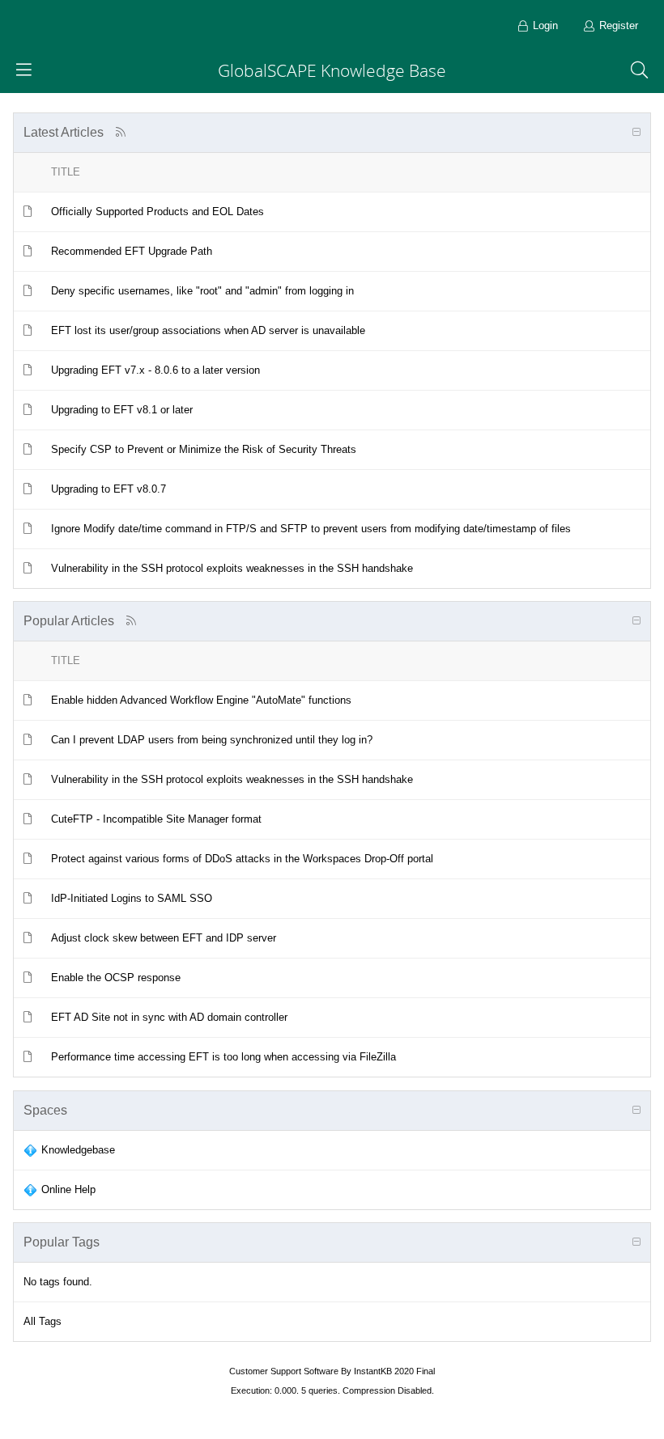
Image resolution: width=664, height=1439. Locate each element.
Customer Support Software (283, 1371)
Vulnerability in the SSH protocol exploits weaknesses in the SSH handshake (232, 568)
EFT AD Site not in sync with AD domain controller (169, 1017)
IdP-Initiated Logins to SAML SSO (131, 898)
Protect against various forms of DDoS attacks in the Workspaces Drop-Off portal (242, 859)
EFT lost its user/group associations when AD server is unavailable (208, 330)
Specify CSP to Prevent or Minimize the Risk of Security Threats (203, 449)
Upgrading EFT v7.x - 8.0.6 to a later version (155, 370)
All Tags (42, 1321)
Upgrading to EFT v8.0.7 (108, 489)
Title (65, 172)
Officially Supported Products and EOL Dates (157, 211)
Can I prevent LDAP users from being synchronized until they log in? (211, 740)
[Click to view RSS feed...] (120, 132)
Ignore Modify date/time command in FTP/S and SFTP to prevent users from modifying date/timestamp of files (311, 529)
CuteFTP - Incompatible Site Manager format (156, 819)
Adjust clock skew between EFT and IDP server (163, 938)
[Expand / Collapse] (636, 132)
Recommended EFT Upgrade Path (131, 251)
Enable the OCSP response (116, 977)
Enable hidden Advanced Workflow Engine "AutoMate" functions (201, 700)
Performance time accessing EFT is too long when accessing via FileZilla (223, 1057)
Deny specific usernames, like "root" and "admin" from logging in (202, 291)
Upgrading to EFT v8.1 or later (122, 410)
